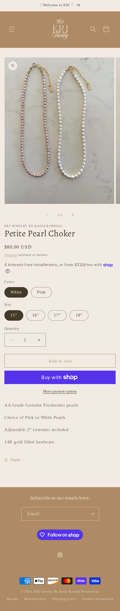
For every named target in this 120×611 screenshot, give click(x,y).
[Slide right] (72, 215)
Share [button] (15, 460)
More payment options (60, 391)
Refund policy (35, 598)
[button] (11, 29)
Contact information (97, 598)
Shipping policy (64, 598)
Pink (41, 292)
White (16, 292)
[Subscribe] (92, 514)
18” (79, 315)
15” (13, 315)
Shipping (10, 254)
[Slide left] (47, 215)
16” (35, 315)
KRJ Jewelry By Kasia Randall (57, 591)
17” (57, 315)
